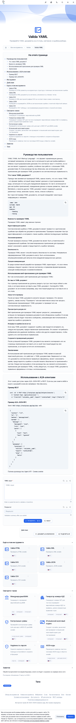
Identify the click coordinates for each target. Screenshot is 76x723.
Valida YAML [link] (39, 47)
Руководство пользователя (17, 59)
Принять (70, 716)
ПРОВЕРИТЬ (34, 521)
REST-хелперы (57, 697)
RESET (49, 521)
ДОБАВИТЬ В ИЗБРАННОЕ (46, 534)
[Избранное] (73, 2)
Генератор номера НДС (17, 118)
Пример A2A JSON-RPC (16, 77)
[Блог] (51, 2)
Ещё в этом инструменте (16, 86)
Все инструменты (17, 47)
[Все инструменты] (45, 2)
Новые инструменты (27, 694)
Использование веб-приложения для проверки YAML (26, 66)
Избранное (38, 694)
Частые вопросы (54, 694)
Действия (10, 83)
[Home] (6, 47)
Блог (62, 694)
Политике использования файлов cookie (36, 721)
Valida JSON (13, 101)
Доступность (35, 697)
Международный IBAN (16, 113)
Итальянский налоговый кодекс (19, 128)
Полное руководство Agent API (20, 471)
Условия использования (21, 697)
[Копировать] (65, 202)
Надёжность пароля (15, 134)
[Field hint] (70, 501)
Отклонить (60, 716)
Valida (29, 47)
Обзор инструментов (12, 694)
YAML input (9, 480)
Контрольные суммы (15, 124)
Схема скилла (38, 471)
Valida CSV (12, 106)
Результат (8, 507)
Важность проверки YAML (17, 64)
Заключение (13, 69)
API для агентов (46, 697)
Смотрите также (13, 111)
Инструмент (11, 80)
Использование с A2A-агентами (18, 72)
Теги (8, 147)
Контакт (68, 694)
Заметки (10, 144)
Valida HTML (13, 88)
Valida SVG (12, 97)
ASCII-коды (12, 139)
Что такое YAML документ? (18, 61)
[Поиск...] (62, 2)
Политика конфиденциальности (38, 700)
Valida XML (12, 92)
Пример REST (13, 74)
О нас (46, 694)
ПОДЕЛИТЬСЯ (65, 534)
